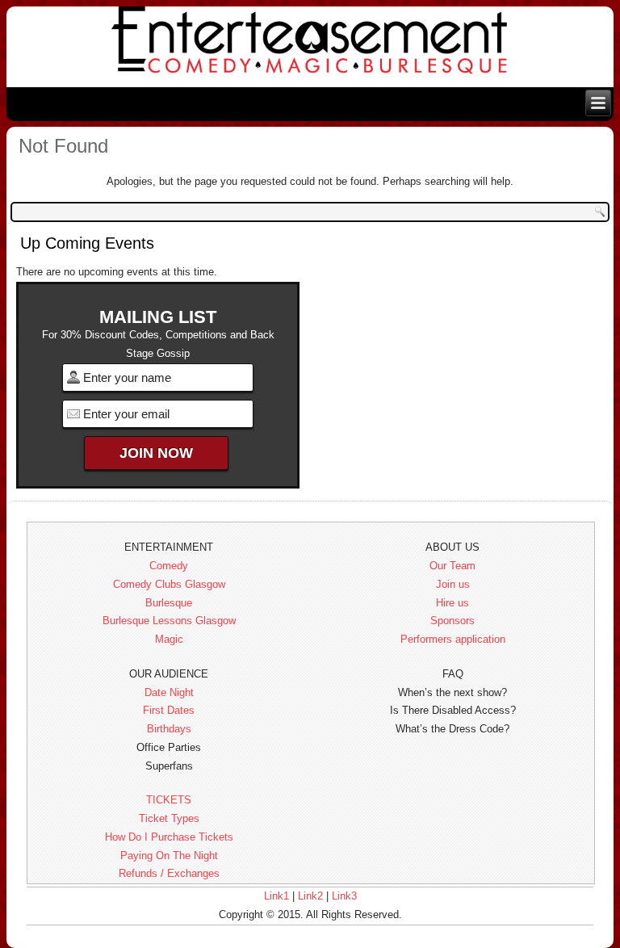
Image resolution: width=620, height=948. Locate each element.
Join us (453, 584)
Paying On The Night (169, 855)
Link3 (344, 896)
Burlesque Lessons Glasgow (169, 621)
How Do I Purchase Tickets (169, 837)
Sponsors (452, 621)
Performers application (452, 639)
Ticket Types (169, 818)
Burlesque (168, 603)
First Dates (169, 710)
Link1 (276, 896)
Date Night (169, 692)
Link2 (310, 896)
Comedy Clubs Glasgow (169, 584)
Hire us (452, 603)
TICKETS (168, 800)
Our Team (452, 566)
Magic (169, 639)
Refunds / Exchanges (169, 873)
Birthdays (169, 729)
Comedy (168, 566)
